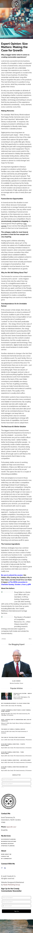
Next (30, 638)
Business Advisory (7, 843)
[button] (31, 4)
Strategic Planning (8, 845)
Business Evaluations (8, 841)
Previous (4, 638)
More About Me (6, 854)
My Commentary (6, 858)
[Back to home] (16, 4)
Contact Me (5, 856)
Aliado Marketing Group (11, 885)
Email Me (4, 830)
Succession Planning (8, 839)
